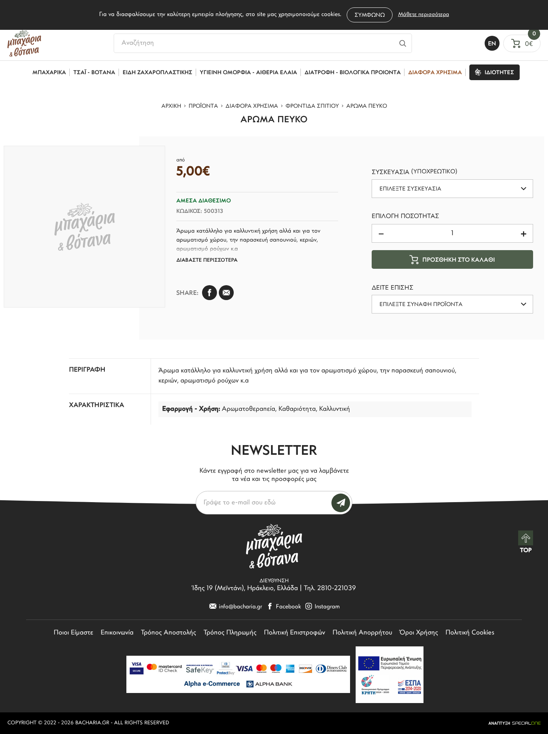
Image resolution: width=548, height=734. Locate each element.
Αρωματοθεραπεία (248, 409)
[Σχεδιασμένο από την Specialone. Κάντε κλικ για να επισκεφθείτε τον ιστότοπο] (514, 723)
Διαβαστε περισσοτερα (206, 260)
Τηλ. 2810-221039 (330, 588)
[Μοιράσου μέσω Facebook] (209, 292)
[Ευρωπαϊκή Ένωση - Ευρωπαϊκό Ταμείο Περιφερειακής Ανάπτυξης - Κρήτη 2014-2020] (389, 674)
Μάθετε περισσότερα (423, 15)
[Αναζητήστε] (403, 43)
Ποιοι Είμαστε (73, 633)
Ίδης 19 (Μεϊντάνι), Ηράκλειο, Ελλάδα (245, 588)
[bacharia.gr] (24, 43)
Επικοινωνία (117, 633)
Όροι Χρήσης (419, 633)
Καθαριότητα (297, 409)
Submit (340, 503)
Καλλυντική (334, 409)
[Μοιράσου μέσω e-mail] (226, 292)
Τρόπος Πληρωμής (230, 633)
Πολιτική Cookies (469, 633)
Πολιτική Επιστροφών (294, 633)
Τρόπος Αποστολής (168, 633)
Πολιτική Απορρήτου (362, 633)
